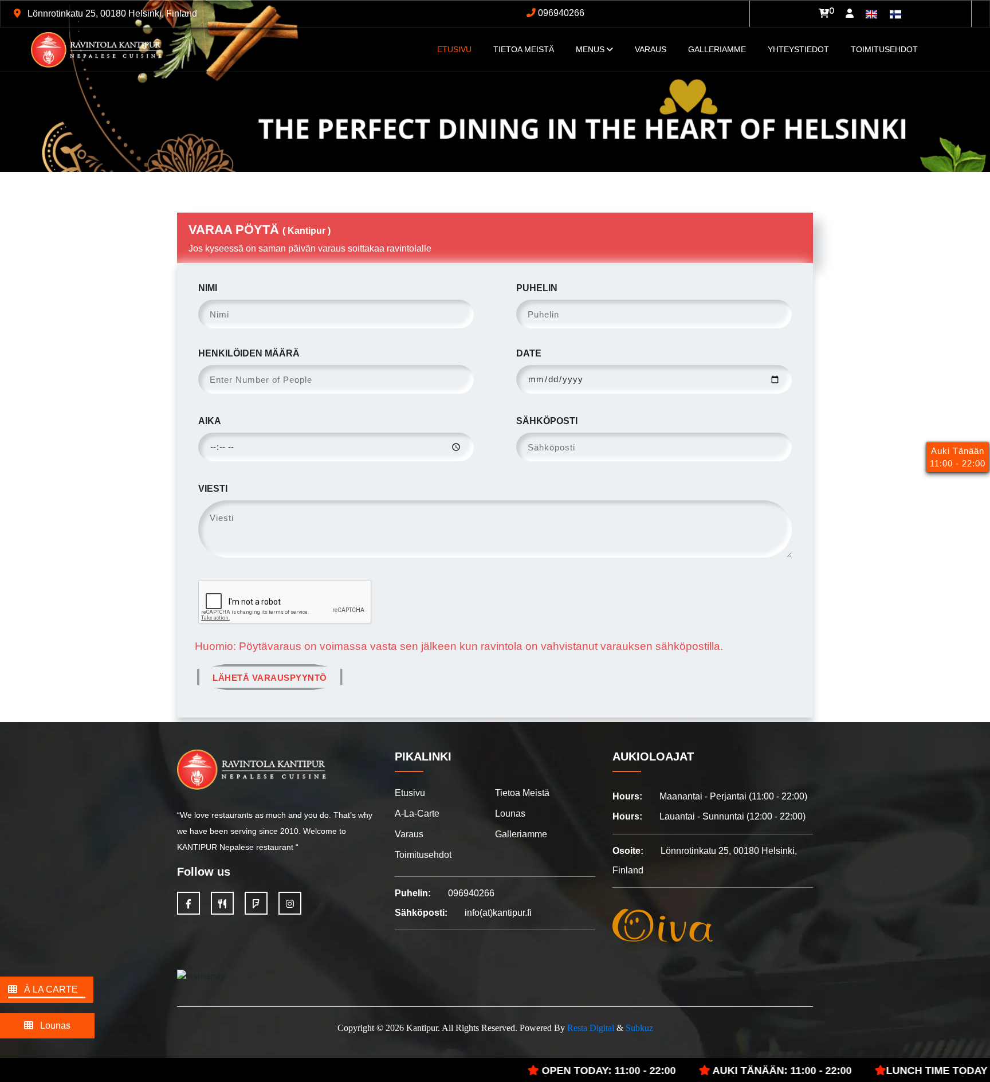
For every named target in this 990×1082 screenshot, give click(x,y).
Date (528, 353)
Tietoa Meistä (523, 49)
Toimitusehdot (884, 49)
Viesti (212, 488)
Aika (209, 421)
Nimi (207, 288)
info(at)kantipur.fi (498, 913)
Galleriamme (717, 49)
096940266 (560, 13)
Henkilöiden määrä (249, 353)
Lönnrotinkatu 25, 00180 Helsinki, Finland (111, 13)
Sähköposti (547, 421)
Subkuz (639, 1028)
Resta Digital (590, 1028)
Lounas (51, 1025)
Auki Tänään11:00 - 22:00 (957, 457)
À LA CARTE (47, 989)
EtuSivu (454, 49)
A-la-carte (417, 813)
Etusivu (410, 793)
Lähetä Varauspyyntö (270, 678)
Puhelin (536, 288)
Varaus (650, 49)
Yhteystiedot (798, 49)
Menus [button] (591, 49)
